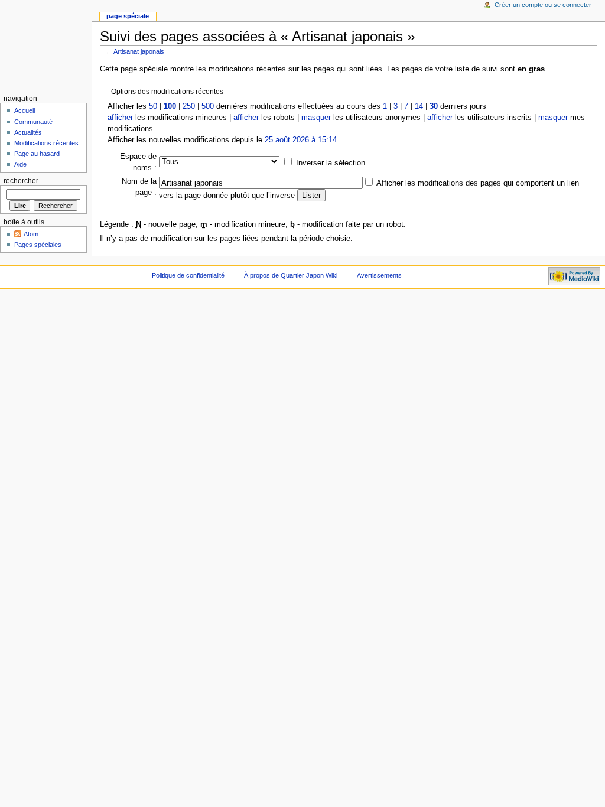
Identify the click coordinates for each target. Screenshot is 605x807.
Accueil (24, 110)
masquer (316, 117)
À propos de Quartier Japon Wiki (290, 275)
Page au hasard (37, 153)
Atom (31, 233)
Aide (20, 164)
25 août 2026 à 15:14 (301, 140)
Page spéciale (127, 15)
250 (189, 106)
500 (207, 106)
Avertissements (379, 275)
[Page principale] (46, 46)
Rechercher (21, 180)
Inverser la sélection (330, 163)
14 (419, 106)
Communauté (33, 121)
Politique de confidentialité (188, 275)
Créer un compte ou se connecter (543, 4)
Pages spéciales (37, 244)
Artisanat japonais (138, 51)
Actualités (28, 132)
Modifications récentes (46, 143)
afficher (120, 117)
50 (153, 106)
